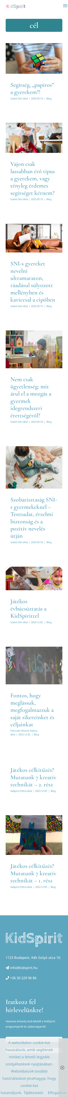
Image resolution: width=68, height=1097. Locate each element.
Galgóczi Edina (18, 791)
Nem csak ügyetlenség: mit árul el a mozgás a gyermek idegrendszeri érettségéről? (30, 397)
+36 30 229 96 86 (23, 978)
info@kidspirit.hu (24, 967)
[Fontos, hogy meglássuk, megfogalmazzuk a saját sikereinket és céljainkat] (34, 665)
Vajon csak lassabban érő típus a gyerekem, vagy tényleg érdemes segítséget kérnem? (32, 178)
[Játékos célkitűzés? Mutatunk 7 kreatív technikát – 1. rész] (34, 835)
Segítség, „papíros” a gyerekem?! (32, 88)
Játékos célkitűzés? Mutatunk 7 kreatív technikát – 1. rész (33, 873)
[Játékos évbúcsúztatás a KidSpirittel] (34, 578)
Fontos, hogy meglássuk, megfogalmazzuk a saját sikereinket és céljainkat (32, 710)
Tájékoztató (33, 1092)
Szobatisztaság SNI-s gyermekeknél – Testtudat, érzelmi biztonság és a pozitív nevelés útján (33, 517)
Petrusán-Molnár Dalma (23, 730)
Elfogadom (57, 1092)
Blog (34, 66)
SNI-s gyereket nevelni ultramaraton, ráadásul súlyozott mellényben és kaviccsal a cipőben (32, 281)
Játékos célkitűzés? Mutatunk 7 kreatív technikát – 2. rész (33, 777)
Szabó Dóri (16, 98)
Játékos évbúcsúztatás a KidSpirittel (28, 608)
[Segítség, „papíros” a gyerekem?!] (34, 58)
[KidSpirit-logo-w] (34, 934)
